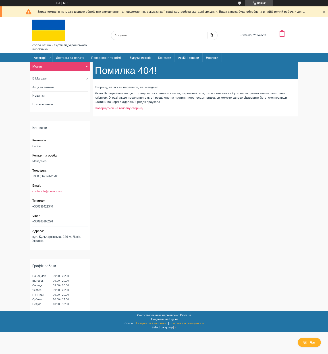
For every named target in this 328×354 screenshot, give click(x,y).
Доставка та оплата (70, 57)
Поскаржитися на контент (151, 323)
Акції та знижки (43, 87)
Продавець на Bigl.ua (164, 319)
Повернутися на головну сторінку (119, 108)
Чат (313, 342)
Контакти (164, 57)
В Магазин (40, 78)
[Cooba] (48, 30)
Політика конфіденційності (187, 323)
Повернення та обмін (106, 57)
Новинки (212, 57)
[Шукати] (211, 35)
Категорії (39, 57)
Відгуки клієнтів (140, 57)
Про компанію (42, 104)
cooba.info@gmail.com (47, 191)
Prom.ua (185, 315)
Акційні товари (188, 57)
